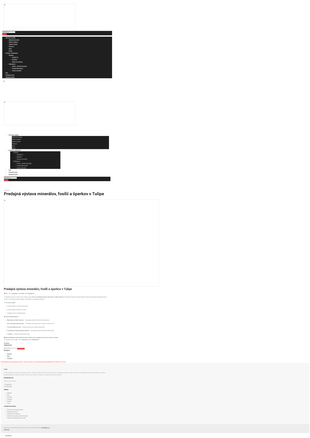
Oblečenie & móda (14, 40)
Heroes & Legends (17, 62)
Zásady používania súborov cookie (16, 418)
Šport (10, 48)
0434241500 (8, 384)
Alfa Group (6, 429)
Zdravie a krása (13, 44)
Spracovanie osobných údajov (15, 409)
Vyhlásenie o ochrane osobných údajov (17, 416)
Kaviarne (11, 55)
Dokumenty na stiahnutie (13, 413)
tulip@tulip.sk (8, 386)
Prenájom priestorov (12, 411)
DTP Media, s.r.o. (46, 427)
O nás (8, 95)
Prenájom (9, 91)
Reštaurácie (12, 64)
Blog (8, 87)
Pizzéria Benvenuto (17, 68)
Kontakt (9, 93)
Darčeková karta (10, 77)
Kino (6, 73)
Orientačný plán (9, 75)
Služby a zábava (13, 42)
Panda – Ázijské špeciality (19, 66)
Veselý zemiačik (16, 70)
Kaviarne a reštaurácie (11, 53)
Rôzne (10, 51)
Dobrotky (14, 59)
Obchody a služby (10, 37)
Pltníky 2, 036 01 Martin (36, 81)
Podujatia (9, 89)
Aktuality (9, 85)
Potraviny (11, 46)
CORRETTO (15, 57)
